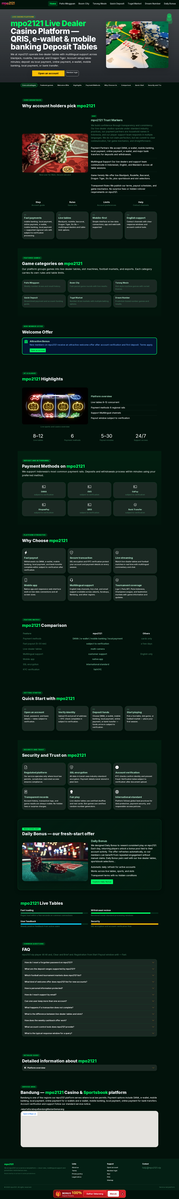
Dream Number (153, 3)
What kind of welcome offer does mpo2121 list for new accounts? (56, 982)
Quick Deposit (117, 3)
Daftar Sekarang (95, 1193)
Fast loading (27, 910)
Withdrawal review (101, 910)
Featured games (46, 85)
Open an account (48, 73)
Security (95, 921)
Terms (74, 1171)
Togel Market (134, 3)
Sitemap (110, 1180)
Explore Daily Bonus (102, 882)
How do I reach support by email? (41, 994)
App (108, 1174)
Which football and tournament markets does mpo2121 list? (53, 975)
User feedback (28, 921)
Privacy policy (77, 1174)
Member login (72, 72)
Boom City (84, 3)
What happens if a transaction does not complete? (49, 1007)
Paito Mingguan (67, 3)
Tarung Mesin (100, 3)
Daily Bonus (170, 3)
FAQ (108, 1177)
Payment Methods (93, 85)
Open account (112, 1167)
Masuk (113, 1193)
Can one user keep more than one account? (46, 1001)
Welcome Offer (63, 85)
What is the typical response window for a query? (48, 1033)
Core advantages (29, 85)
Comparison (126, 85)
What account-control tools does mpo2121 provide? (49, 1027)
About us (75, 1167)
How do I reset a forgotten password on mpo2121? (49, 962)
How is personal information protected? (44, 988)
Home (53, 3)
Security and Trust (155, 85)
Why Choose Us (110, 85)
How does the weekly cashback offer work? (46, 1020)
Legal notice (76, 1177)
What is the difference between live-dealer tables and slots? (54, 1014)
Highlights (77, 85)
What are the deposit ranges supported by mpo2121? (50, 969)
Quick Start (139, 85)
